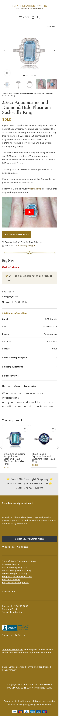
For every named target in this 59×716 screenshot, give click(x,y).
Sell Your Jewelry (11, 579)
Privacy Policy (9, 670)
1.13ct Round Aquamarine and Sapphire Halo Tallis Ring (43, 457)
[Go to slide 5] (35, 75)
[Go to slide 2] (26, 75)
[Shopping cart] (33, 17)
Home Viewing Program (14, 567)
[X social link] (15, 302)
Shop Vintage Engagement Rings (19, 561)
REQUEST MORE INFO (17, 234)
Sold (10, 93)
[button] (5, 50)
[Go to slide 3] (29, 75)
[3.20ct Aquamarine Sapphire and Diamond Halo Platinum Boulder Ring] (15, 438)
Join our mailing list (12, 649)
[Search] (38, 17)
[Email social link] (19, 302)
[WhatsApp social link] (26, 302)
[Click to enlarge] (7, 73)
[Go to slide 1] (24, 75)
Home (4, 93)
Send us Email (9, 609)
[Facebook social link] (12, 302)
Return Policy (9, 570)
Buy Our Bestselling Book (15, 582)
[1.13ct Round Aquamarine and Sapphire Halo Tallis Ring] (43, 438)
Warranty (26, 570)
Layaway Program (27, 245)
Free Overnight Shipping (14, 573)
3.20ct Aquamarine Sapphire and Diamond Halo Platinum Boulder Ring (15, 458)
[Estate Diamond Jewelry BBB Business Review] (16, 627)
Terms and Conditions (38, 667)
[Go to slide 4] (32, 75)
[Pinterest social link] (23, 302)
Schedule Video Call (12, 612)
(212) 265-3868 (20, 606)
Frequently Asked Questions (17, 576)
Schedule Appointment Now (29, 539)
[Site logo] (29, 6)
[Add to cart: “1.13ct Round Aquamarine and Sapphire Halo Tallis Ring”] (53, 429)
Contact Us (35, 188)
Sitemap (20, 667)
